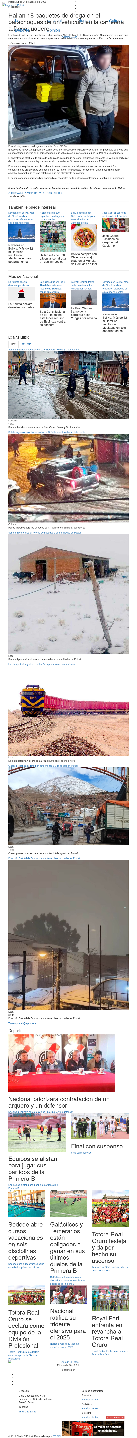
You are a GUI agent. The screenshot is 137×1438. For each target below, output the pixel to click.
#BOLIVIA (13, 193)
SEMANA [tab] (26, 344)
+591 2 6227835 (27, 1411)
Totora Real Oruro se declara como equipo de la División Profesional (23, 1355)
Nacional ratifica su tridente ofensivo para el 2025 (64, 1345)
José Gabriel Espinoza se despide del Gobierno (115, 214)
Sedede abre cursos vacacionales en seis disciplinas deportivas (26, 1265)
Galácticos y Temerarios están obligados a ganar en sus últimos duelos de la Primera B (67, 1280)
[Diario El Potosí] (34, 5)
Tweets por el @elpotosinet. (23, 1023)
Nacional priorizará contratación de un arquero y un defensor (40, 1111)
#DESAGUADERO (52, 193)
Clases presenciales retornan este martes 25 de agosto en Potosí (43, 765)
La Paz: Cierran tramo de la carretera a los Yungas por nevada (82, 285)
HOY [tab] (13, 344)
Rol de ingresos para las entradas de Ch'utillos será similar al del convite (46, 432)
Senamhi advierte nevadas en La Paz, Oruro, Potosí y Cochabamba (44, 349)
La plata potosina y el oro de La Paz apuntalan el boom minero (41, 664)
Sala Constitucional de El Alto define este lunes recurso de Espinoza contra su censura (53, 286)
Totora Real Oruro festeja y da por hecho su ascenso (110, 1268)
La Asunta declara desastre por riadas (18, 283)
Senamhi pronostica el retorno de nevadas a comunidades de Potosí (44, 532)
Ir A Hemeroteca (68, 36)
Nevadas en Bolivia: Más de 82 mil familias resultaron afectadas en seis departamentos (21, 217)
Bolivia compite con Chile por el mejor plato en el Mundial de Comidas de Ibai (83, 217)
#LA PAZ (23, 193)
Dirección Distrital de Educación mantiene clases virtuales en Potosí (44, 858)
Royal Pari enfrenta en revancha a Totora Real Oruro (110, 1352)
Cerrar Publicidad (115, 1417)
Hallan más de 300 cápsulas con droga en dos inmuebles (52, 216)
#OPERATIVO (35, 193)
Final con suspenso (81, 1152)
